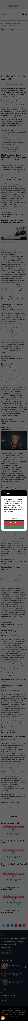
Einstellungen (14, 518)
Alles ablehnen (14, 523)
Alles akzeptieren (14, 527)
